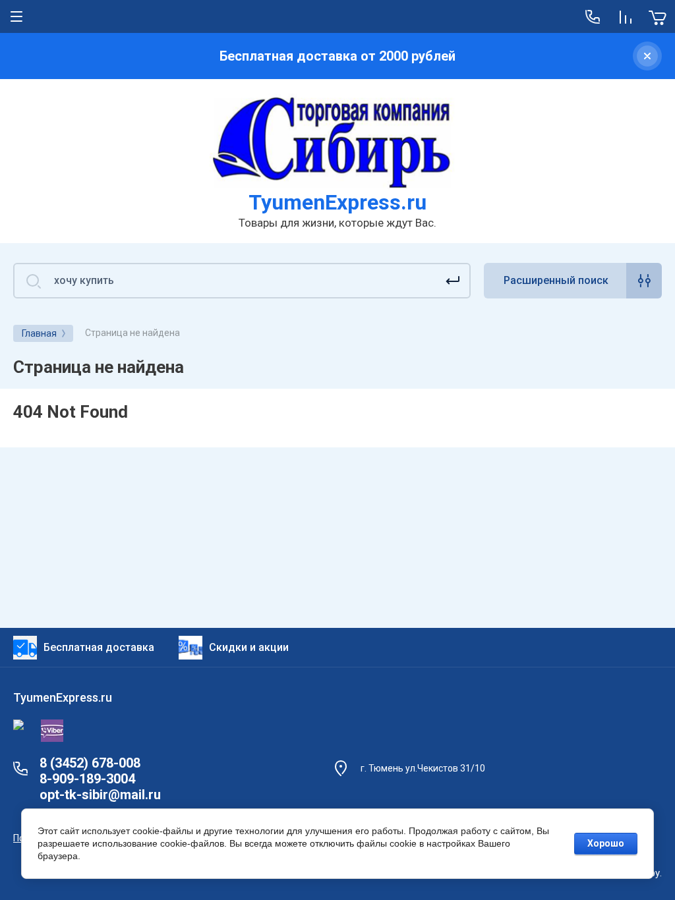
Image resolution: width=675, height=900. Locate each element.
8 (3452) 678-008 (90, 763)
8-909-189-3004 (87, 779)
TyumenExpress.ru (337, 202)
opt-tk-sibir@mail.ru (100, 794)
